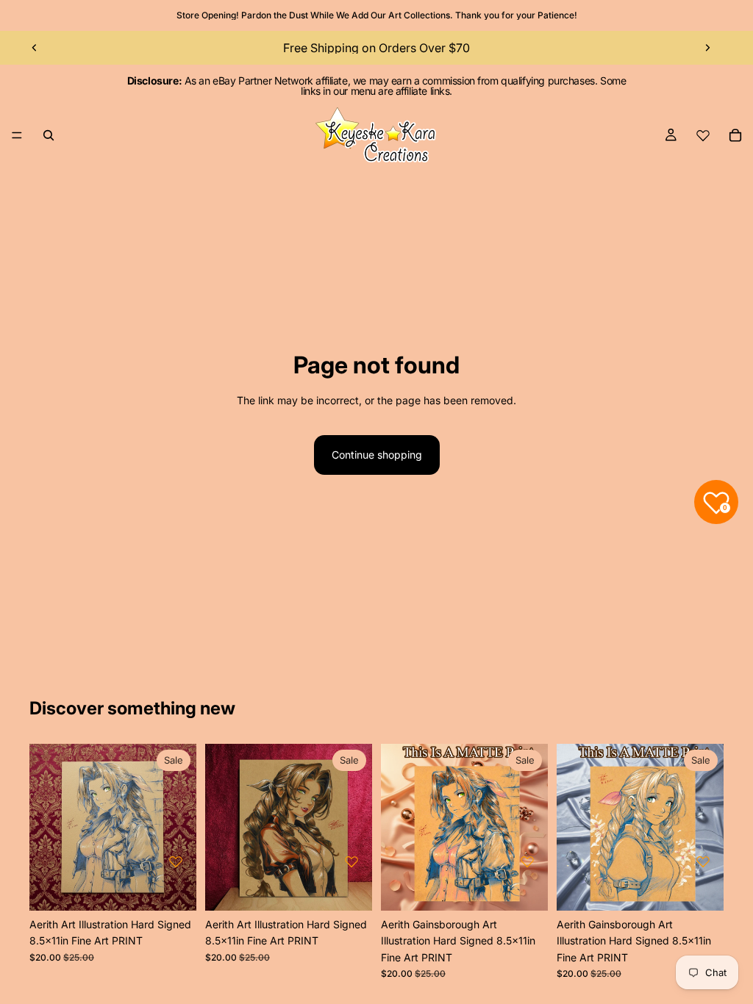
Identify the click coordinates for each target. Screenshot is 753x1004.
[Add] (173, 888)
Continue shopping (377, 454)
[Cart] (735, 135)
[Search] (48, 135)
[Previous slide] (34, 48)
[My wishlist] (703, 135)
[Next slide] (707, 48)
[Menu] (17, 135)
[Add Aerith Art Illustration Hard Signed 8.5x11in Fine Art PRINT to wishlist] (176, 861)
